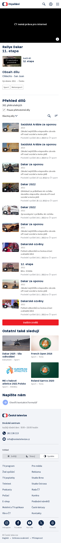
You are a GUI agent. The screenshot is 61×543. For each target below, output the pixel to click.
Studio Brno (38, 477)
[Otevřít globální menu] (57, 4)
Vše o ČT (6, 513)
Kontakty (36, 513)
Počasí (5, 495)
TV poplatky (8, 477)
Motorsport (17, 87)
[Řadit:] (56, 115)
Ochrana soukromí (20, 538)
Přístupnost (37, 538)
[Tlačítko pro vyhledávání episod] (49, 116)
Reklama (36, 471)
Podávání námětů (40, 501)
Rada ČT (36, 489)
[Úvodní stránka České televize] (14, 415)
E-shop (6, 501)
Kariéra (35, 495)
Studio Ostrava (39, 483)
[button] (11, 131)
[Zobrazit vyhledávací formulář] (44, 4)
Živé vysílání (8, 471)
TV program (8, 465)
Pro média (37, 465)
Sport (6, 87)
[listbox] (30, 456)
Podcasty (7, 489)
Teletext (6, 483)
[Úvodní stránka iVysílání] (11, 4)
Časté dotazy (38, 507)
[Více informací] (57, 39)
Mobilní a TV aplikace (13, 507)
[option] (12, 456)
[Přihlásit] (50, 4)
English (5, 538)
